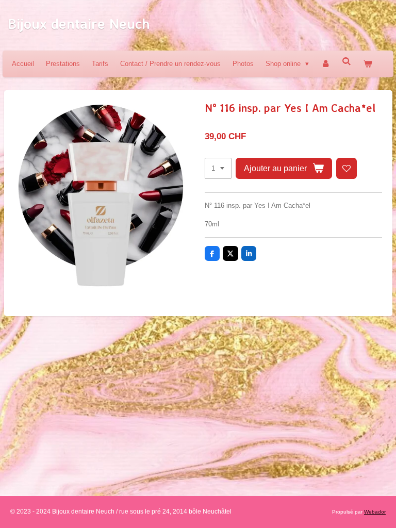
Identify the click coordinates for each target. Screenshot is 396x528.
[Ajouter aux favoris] (346, 168)
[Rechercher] (346, 62)
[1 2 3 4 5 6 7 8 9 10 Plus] (218, 168)
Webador (375, 512)
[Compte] (325, 64)
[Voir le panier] (368, 64)
